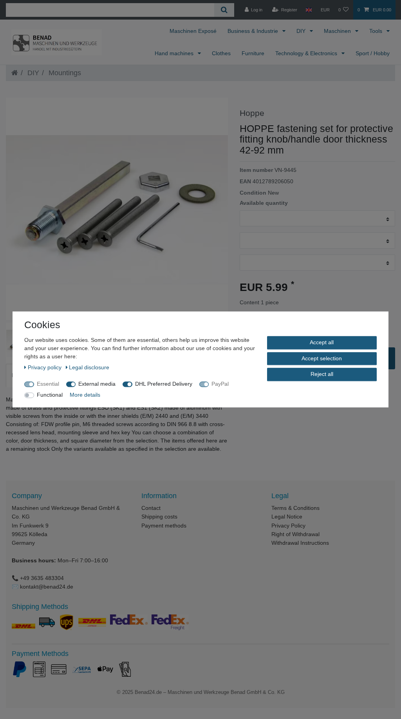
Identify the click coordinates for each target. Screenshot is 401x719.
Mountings (64, 73)
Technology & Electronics (307, 53)
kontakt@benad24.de (46, 587)
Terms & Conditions (295, 508)
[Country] (309, 10)
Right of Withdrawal (295, 534)
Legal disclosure (89, 367)
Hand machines (175, 53)
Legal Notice (286, 516)
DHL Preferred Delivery (163, 384)
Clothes (221, 53)
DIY (301, 31)
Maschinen (338, 31)
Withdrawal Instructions (300, 543)
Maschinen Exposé (193, 31)
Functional (50, 395)
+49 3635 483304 (42, 578)
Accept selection (322, 358)
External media (97, 384)
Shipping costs (159, 516)
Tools (376, 31)
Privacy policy (45, 367)
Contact (151, 508)
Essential (48, 384)
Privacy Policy (288, 525)
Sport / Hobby (373, 53)
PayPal (220, 384)
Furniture (253, 53)
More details (85, 395)
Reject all (322, 374)
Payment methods (163, 525)
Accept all (322, 342)
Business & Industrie (254, 31)
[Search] (224, 10)
